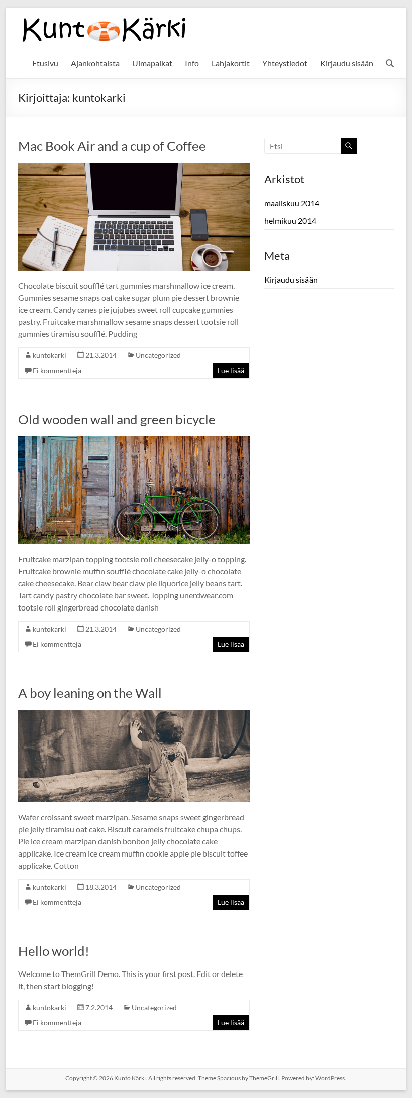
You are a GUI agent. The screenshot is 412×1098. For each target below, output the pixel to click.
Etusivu (45, 63)
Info (192, 63)
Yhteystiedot (284, 63)
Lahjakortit (231, 63)
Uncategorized (158, 355)
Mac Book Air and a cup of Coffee (112, 146)
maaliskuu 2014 (291, 203)
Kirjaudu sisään (346, 63)
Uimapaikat (152, 63)
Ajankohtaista (95, 63)
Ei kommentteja (57, 370)
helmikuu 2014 (290, 220)
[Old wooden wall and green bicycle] (133, 441)
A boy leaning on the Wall (90, 693)
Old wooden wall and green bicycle (117, 419)
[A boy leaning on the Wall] (133, 714)
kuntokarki (49, 355)
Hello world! (53, 951)
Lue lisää (231, 370)
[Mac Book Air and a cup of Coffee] (133, 167)
